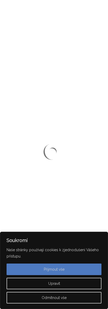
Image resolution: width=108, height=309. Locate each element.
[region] (54, 270)
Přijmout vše (54, 269)
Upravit (54, 283)
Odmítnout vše (54, 298)
